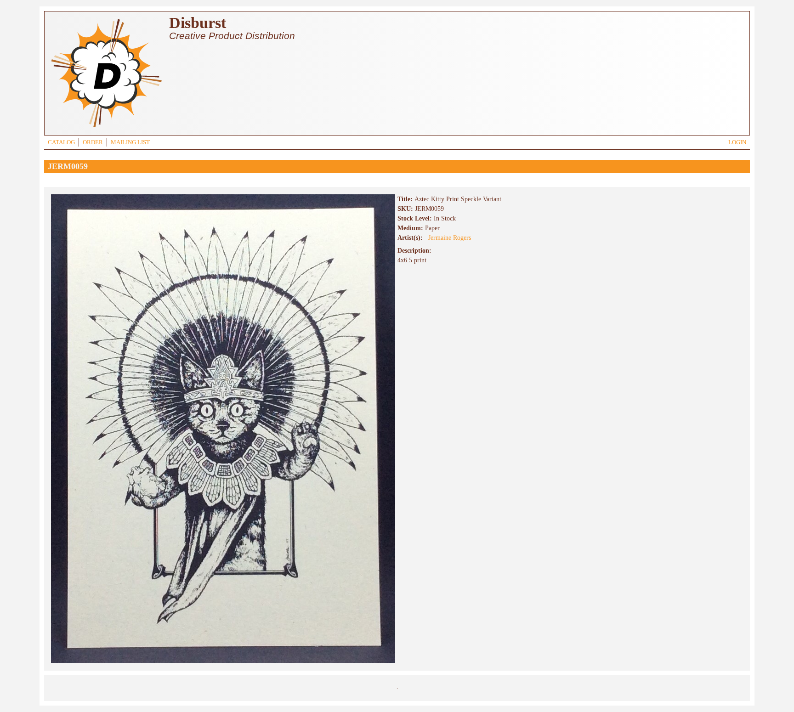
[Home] (106, 128)
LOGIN (737, 142)
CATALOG (61, 142)
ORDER (93, 142)
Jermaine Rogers (449, 237)
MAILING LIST (130, 142)
